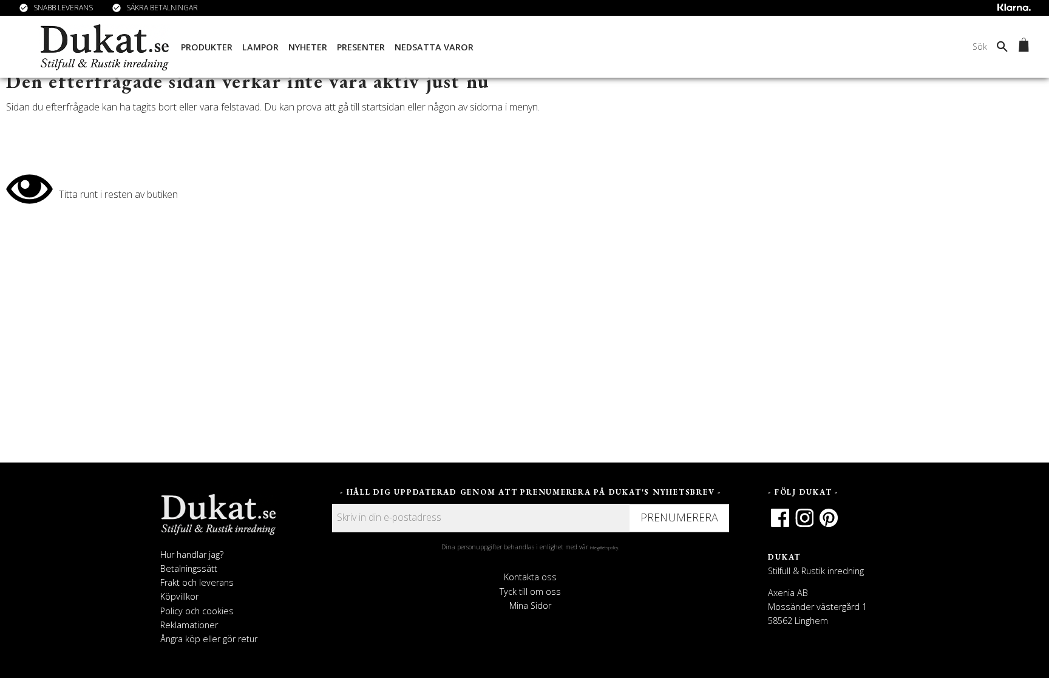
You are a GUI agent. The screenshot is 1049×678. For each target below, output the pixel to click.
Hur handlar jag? (191, 554)
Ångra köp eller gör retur (208, 639)
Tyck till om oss (530, 591)
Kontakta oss (530, 577)
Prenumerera (679, 517)
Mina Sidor (530, 605)
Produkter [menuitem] (207, 47)
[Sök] (1002, 46)
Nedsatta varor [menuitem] (434, 47)
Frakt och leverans (197, 582)
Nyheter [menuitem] (307, 47)
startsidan (383, 107)
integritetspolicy (604, 547)
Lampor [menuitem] (260, 47)
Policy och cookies (197, 611)
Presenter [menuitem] (361, 47)
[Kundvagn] (1021, 47)
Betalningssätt (188, 568)
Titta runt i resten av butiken (118, 194)
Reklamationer (189, 625)
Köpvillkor (179, 596)
